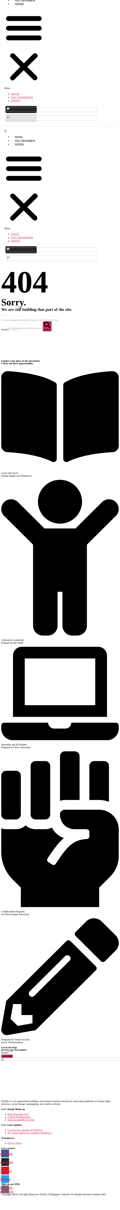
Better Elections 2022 (18, 1114)
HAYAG (19, 4)
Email (4, 1052)
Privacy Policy (15, 1143)
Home (15, 94)
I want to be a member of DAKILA (25, 1130)
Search (4, 329)
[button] (23, 48)
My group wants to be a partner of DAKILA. (30, 1133)
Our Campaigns (22, 97)
